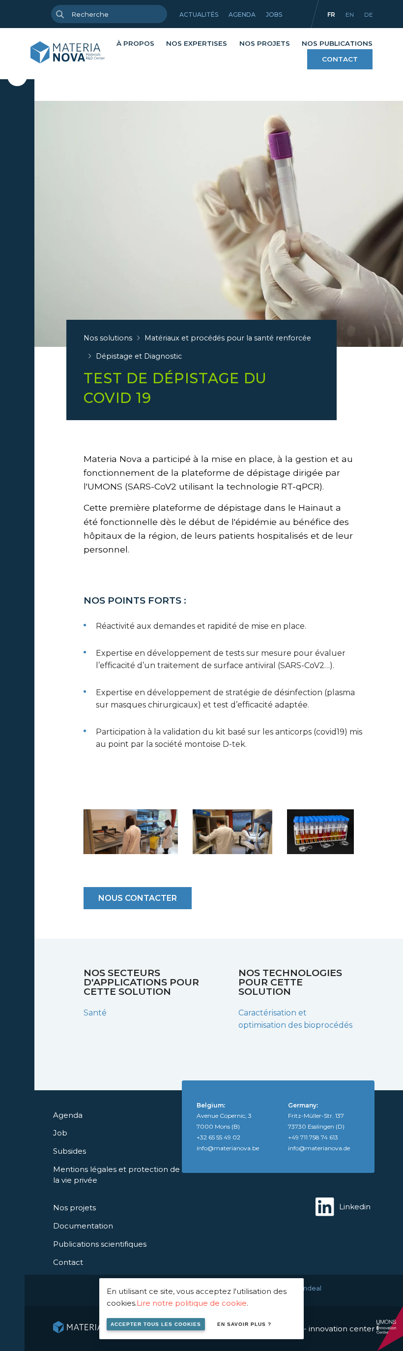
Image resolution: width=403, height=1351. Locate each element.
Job (60, 1132)
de (368, 14)
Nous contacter (137, 898)
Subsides (69, 1151)
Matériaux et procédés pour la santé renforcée (227, 338)
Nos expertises (196, 43)
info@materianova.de (319, 1148)
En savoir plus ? (244, 1324)
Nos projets (264, 43)
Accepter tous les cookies (156, 1324)
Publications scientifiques (99, 1244)
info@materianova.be (228, 1148)
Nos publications (337, 43)
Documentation (83, 1225)
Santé (95, 1012)
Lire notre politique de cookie (192, 1303)
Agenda (242, 14)
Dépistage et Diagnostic (139, 356)
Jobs (274, 14)
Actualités (198, 14)
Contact (340, 59)
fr (331, 14)
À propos (135, 43)
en (349, 14)
